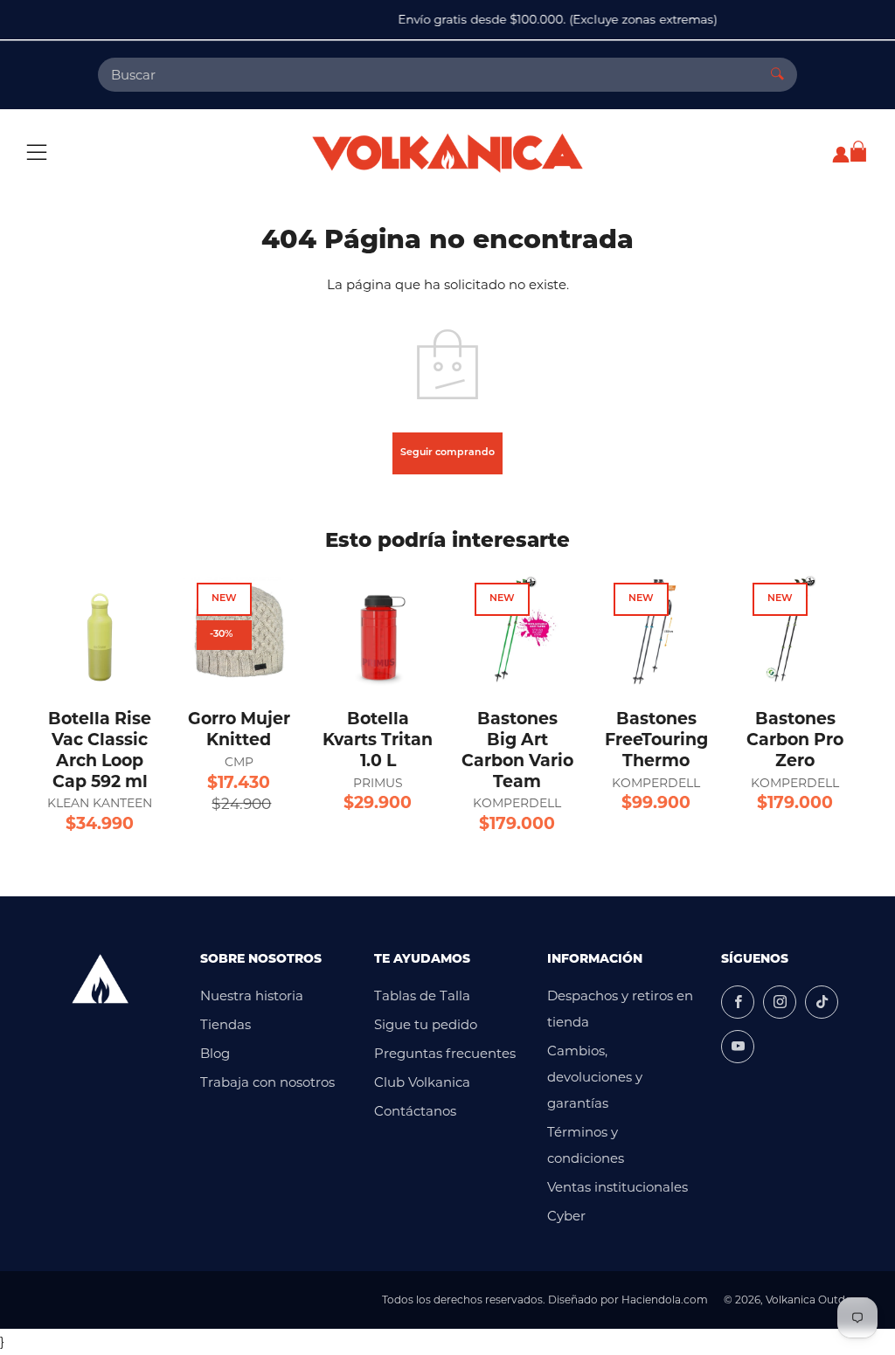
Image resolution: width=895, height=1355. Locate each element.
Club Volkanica (422, 1082)
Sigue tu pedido (425, 1024)
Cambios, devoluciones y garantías (594, 1076)
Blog (215, 1053)
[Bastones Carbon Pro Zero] (795, 630)
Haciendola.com (664, 1299)
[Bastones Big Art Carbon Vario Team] (517, 630)
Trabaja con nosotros (267, 1082)
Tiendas (225, 1024)
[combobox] (428, 75)
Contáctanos (415, 1111)
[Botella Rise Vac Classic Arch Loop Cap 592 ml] (100, 630)
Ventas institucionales (617, 1187)
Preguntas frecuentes (445, 1053)
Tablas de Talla (422, 995)
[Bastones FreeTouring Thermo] (656, 630)
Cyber (566, 1215)
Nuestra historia (251, 995)
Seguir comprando (447, 453)
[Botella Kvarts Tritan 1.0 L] (378, 630)
